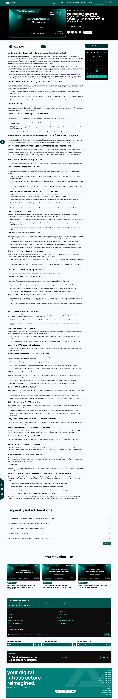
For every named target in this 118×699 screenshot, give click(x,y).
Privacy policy (46, 634)
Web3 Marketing (12, 582)
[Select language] (110, 2)
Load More (106, 543)
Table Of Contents (97, 46)
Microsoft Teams (25, 605)
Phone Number (62, 614)
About (90, 2)
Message (10, 626)
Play (44, 46)
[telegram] (35, 644)
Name (9, 608)
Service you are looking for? (66, 620)
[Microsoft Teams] (2, 494)
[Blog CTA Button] (39, 587)
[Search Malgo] (106, 2)
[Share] (2, 484)
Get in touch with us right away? (16, 620)
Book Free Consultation (96, 77)
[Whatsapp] (39, 644)
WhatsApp (11, 605)
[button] (60, 617)
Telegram (17, 605)
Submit (107, 634)
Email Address (62, 608)
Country (10, 614)
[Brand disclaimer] (2, 142)
